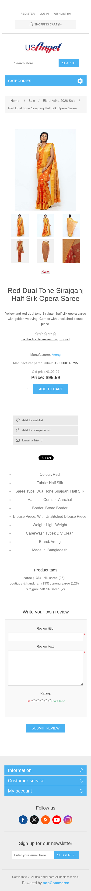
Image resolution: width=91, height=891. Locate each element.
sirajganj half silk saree (43, 589)
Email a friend (32, 440)
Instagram (67, 819)
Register (28, 13)
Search (68, 63)
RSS (45, 819)
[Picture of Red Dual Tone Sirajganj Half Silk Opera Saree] (20, 225)
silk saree (51, 578)
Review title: (45, 628)
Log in (44, 13)
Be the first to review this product (45, 339)
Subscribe (66, 855)
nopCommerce (56, 883)
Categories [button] (19, 81)
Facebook (23, 819)
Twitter (34, 819)
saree (28, 578)
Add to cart (51, 389)
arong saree (61, 583)
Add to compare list (36, 430)
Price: (37, 377)
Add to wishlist (32, 420)
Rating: (45, 693)
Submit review (46, 728)
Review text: (46, 646)
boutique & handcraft (25, 583)
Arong (56, 354)
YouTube (56, 819)
